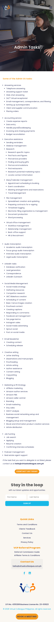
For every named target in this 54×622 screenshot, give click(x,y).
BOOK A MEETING (27, 616)
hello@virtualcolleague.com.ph (29, 463)
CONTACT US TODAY (27, 471)
